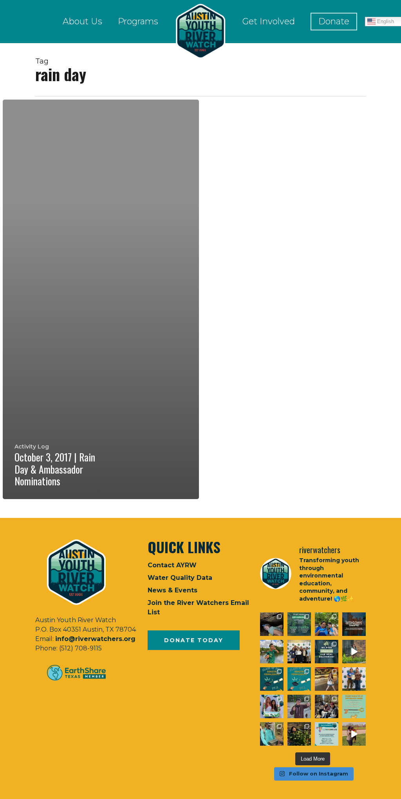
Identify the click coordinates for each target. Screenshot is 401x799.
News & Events (172, 590)
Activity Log (31, 446)
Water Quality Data (180, 577)
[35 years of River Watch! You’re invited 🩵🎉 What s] (326, 734)
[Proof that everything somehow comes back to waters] (299, 624)
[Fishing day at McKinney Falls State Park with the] (299, 706)
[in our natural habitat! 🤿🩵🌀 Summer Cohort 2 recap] (326, 624)
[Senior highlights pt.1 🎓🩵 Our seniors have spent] (299, 679)
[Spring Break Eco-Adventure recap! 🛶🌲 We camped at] (326, 706)
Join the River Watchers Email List (198, 607)
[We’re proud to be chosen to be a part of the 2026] (354, 624)
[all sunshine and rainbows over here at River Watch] (354, 734)
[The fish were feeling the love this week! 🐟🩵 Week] (272, 651)
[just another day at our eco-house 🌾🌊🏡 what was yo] (354, 651)
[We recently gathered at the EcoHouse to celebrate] (272, 706)
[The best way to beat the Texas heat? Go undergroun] (272, 624)
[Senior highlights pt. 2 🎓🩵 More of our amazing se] (272, 679)
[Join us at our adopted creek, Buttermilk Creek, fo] (354, 706)
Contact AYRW (172, 565)
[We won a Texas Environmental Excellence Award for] (299, 651)
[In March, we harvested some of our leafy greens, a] (299, 734)
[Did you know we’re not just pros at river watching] (272, 734)
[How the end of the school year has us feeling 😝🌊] (326, 679)
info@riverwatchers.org (95, 639)
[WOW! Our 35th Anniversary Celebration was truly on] (354, 679)
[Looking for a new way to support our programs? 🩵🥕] (326, 651)
